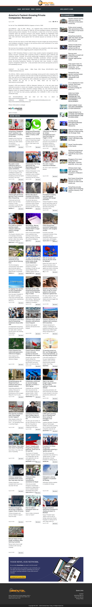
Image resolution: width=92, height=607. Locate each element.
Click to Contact (13, 112)
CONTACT (38, 9)
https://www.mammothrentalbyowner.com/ (40, 100)
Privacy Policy (79, 598)
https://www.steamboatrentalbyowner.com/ (20, 101)
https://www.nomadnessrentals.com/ (18, 98)
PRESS (32, 9)
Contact (81, 593)
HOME (19, 9)
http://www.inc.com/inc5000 (16, 82)
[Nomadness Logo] (15, 108)
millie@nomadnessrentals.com (16, 70)
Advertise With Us (78, 595)
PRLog (28, 28)
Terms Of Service (79, 597)
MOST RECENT (26, 9)
